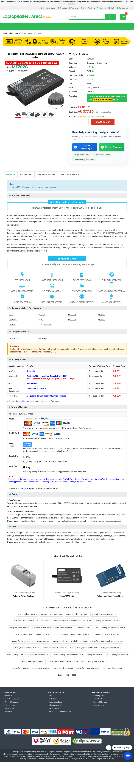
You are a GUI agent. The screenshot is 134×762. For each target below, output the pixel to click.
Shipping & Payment (46, 174)
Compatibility (26, 174)
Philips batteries (15, 33)
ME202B (101, 320)
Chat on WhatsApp (113, 147)
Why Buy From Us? (12, 699)
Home (5, 33)
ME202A (42, 315)
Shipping (63, 8)
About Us (8, 696)
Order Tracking (88, 8)
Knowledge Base (55, 702)
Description (10, 174)
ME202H (12, 325)
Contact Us (123, 8)
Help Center (53, 699)
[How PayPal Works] (100, 732)
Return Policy (54, 708)
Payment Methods (100, 702)
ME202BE (72, 320)
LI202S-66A (13, 338)
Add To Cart (104, 122)
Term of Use (9, 708)
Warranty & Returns (70, 174)
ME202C (101, 315)
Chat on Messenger (86, 147)
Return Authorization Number (60, 711)
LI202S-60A (43, 338)
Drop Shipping (98, 705)
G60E (40, 320)
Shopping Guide (49, 8)
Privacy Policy (10, 705)
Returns (103, 8)
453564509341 (44, 325)
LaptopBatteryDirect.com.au (34, 17)
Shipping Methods (100, 696)
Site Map (8, 711)
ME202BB (72, 315)
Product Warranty (11, 702)
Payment (74, 8)
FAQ (112, 8)
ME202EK (12, 320)
